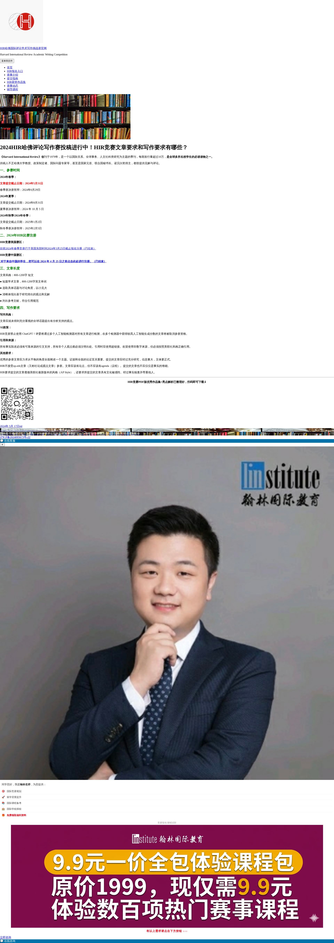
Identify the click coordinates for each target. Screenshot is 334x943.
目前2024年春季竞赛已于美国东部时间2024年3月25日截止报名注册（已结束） (48, 248)
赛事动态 (12, 85)
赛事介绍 (12, 74)
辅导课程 (12, 89)
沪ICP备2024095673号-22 (15, 437)
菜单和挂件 (7, 61)
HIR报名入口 (15, 71)
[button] (167, 441)
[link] (167, 941)
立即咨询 (5, 937)
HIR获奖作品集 (16, 82)
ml (20, 426)
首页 (10, 67)
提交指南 (12, 78)
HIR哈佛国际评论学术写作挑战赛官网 (23, 48)
